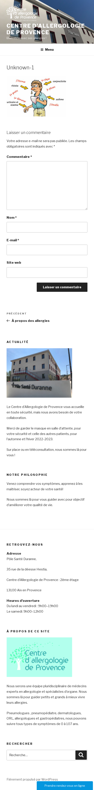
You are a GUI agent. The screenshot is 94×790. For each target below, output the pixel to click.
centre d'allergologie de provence (46, 29)
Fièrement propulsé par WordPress (32, 779)
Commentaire (19, 157)
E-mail (13, 240)
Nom (12, 218)
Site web (14, 263)
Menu (49, 49)
